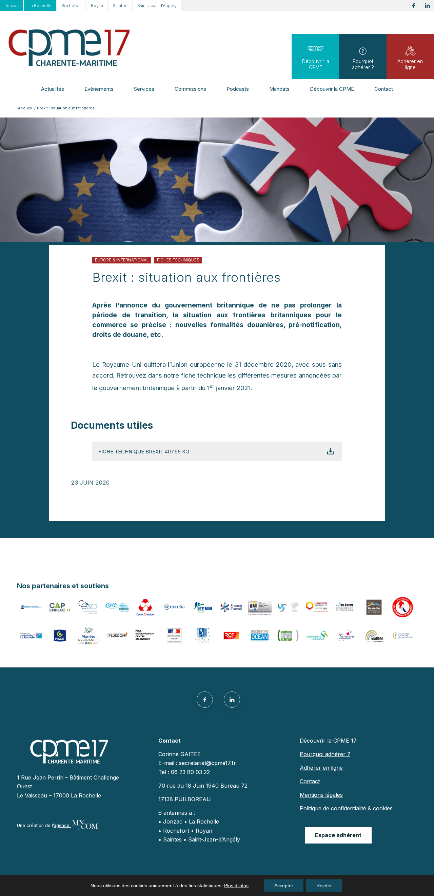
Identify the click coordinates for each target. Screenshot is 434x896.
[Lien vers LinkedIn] (427, 5)
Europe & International (122, 260)
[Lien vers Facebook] (413, 5)
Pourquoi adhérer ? (363, 64)
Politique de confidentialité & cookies (346, 808)
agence (62, 825)
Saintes (120, 5)
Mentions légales (321, 794)
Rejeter (324, 885)
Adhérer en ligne (410, 64)
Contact (310, 781)
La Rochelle (40, 5)
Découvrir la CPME (315, 64)
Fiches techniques (178, 260)
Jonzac (11, 5)
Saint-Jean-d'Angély (157, 5)
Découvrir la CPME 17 (328, 740)
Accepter (283, 885)
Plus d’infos (236, 885)
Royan (97, 5)
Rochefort (71, 5)
